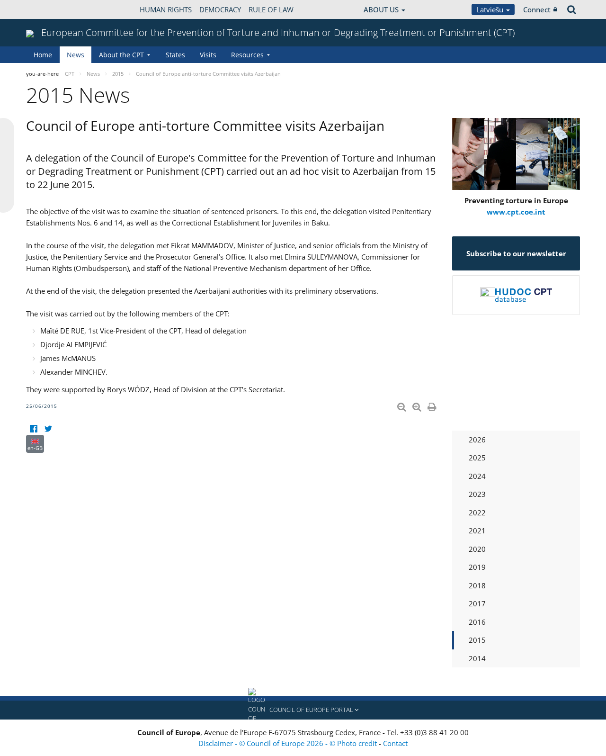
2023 (477, 494)
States (175, 54)
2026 (477, 439)
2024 (477, 476)
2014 (477, 658)
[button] (303, 710)
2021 (477, 530)
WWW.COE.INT (49, 9)
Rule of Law (271, 9)
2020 (477, 549)
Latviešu (490, 9)
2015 (477, 640)
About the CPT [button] (121, 54)
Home (43, 54)
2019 (477, 567)
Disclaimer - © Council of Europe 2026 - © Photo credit (288, 743)
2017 (477, 603)
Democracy (220, 9)
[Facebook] (33, 429)
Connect (537, 9)
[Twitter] (48, 429)
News (75, 54)
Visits (208, 54)
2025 (477, 457)
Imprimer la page (433, 405)
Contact (395, 743)
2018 (477, 585)
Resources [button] (247, 54)
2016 (477, 622)
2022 (477, 512)
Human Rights (166, 9)
